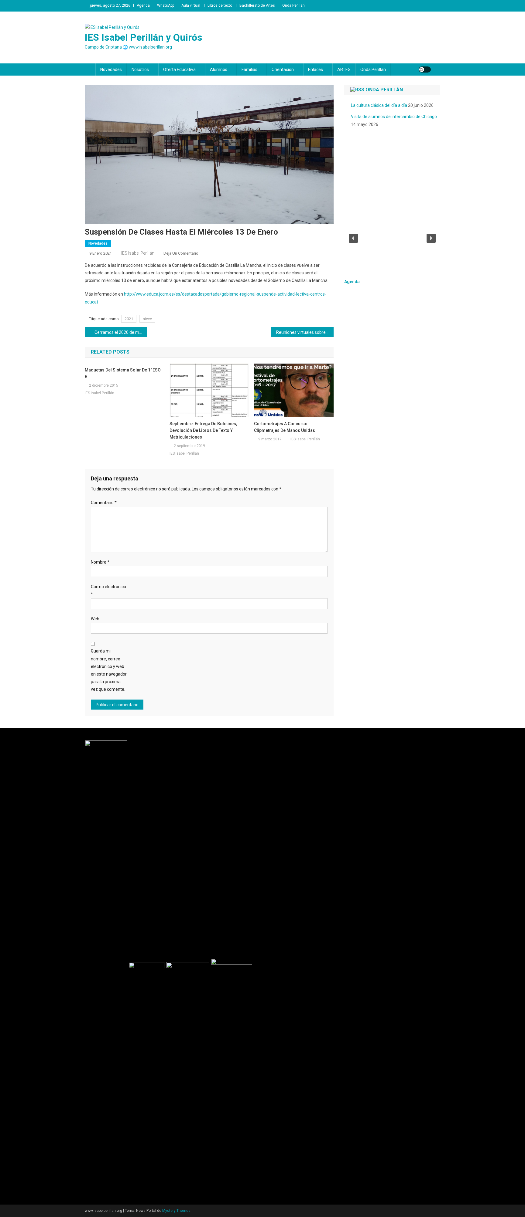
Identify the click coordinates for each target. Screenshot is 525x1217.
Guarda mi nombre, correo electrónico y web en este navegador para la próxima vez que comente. (109, 670)
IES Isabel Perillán (137, 253)
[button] (353, 238)
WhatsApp (165, 5)
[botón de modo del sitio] (425, 69)
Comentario (104, 502)
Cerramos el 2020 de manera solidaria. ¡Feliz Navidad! (120, 332)
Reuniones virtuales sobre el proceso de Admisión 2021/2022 (305, 332)
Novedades (111, 69)
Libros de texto (220, 5)
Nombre (100, 562)
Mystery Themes (176, 1211)
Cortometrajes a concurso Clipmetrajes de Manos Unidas (284, 427)
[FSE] (107, 967)
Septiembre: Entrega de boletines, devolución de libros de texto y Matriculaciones (203, 430)
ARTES (344, 69)
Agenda (143, 5)
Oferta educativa (179, 69)
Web (95, 618)
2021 (129, 319)
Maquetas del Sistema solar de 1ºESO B (123, 373)
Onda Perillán (293, 5)
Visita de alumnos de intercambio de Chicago (394, 116)
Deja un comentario (180, 253)
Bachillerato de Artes (257, 5)
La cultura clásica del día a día (379, 105)
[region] (392, 238)
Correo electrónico (108, 590)
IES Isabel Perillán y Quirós (143, 37)
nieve (147, 319)
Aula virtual (190, 5)
